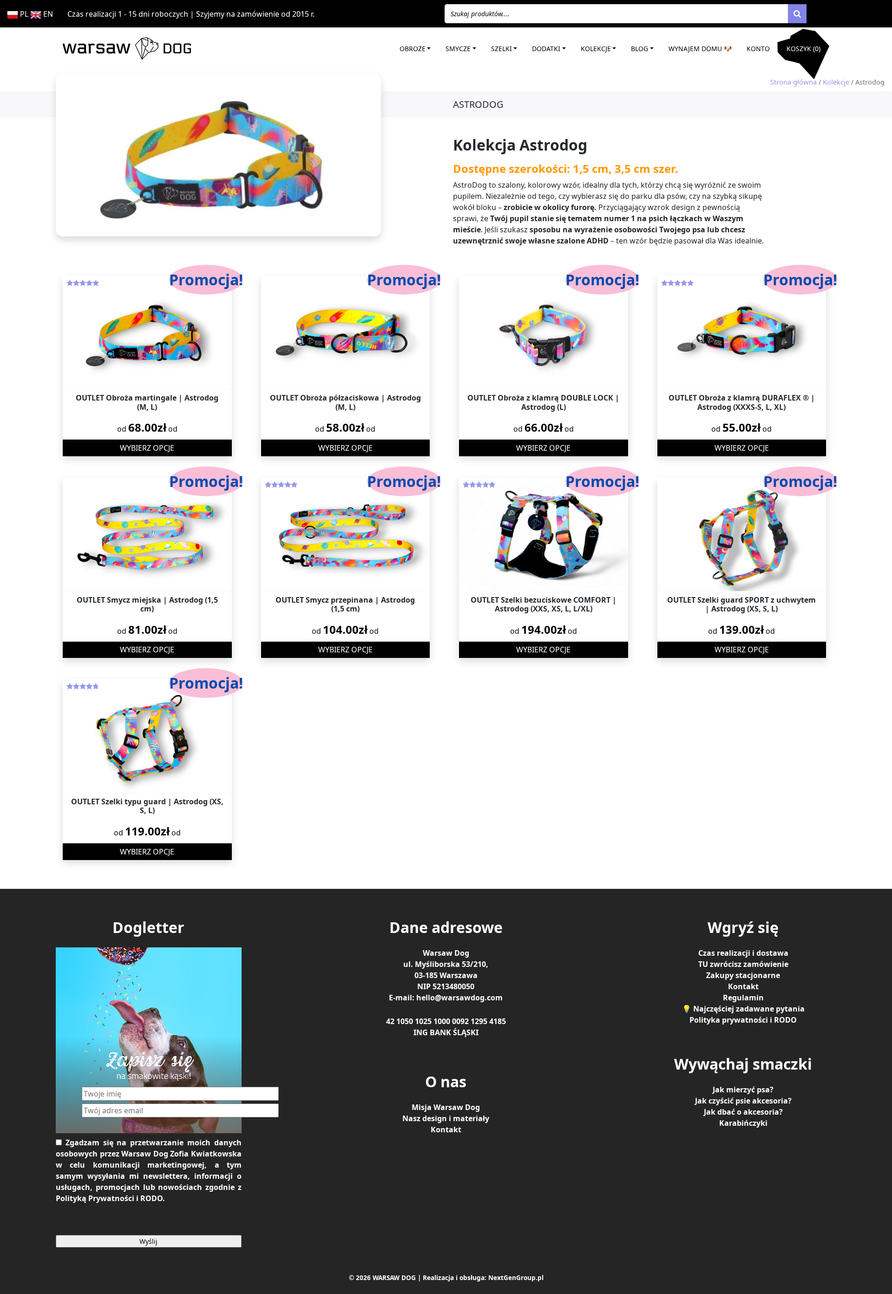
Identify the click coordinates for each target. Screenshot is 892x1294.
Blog (639, 48)
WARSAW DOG (394, 1277)
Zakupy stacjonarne (743, 975)
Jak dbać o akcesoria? (743, 1112)
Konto (758, 48)
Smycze (458, 48)
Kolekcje (596, 48)
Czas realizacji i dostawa (743, 953)
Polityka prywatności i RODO (743, 1020)
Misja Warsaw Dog (446, 1107)
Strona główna (793, 81)
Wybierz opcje (147, 448)
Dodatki (546, 48)
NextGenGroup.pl (516, 1277)
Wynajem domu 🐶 (700, 48)
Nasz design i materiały (445, 1118)
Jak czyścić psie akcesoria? (743, 1101)
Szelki (501, 48)
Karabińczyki (743, 1123)
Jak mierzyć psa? (743, 1089)
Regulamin (743, 997)
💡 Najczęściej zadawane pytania (743, 1009)
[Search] (797, 13)
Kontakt (446, 1129)
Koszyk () (803, 48)
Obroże (413, 48)
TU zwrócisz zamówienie (743, 964)
